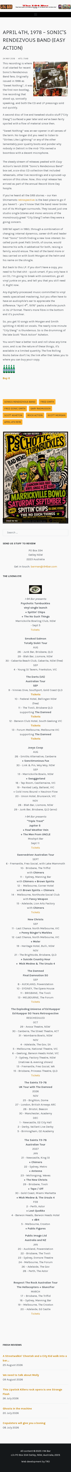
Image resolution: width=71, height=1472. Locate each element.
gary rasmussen (40, 408)
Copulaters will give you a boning (24, 1423)
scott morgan (56, 415)
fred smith (47, 401)
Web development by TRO (35, 1461)
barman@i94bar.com (44, 566)
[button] (35, 14)
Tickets (35, 629)
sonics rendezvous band (19, 401)
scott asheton (13, 415)
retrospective (26, 199)
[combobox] (35, 532)
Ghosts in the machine (17, 1408)
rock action (35, 415)
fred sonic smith (14, 408)
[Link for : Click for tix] (35, 478)
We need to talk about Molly (21, 1375)
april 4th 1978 (12, 422)
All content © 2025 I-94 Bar (36, 1451)
